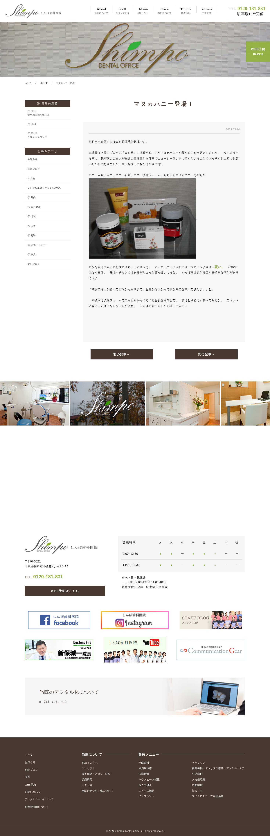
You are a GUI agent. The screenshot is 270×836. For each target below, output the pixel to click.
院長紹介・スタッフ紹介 (96, 773)
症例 (27, 777)
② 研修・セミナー (38, 245)
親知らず (197, 790)
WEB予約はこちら (65, 590)
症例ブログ (34, 264)
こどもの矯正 (146, 790)
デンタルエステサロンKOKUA (44, 188)
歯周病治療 (145, 768)
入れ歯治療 (198, 779)
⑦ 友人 (32, 254)
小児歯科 (197, 773)
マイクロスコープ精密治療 (208, 796)
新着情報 (185, 10)
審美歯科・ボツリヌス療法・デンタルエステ (218, 768)
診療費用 (87, 779)
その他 (31, 178)
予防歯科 (144, 762)
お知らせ (32, 159)
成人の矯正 (145, 784)
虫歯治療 (144, 773)
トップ (29, 754)
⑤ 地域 (32, 216)
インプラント (146, 796)
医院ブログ (34, 168)
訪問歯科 (197, 784)
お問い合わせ (33, 791)
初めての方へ (90, 762)
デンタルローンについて (39, 799)
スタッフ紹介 (122, 10)
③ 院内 (32, 197)
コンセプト (88, 768)
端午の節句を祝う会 (39, 113)
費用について (165, 10)
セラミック (198, 762)
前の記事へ (121, 354)
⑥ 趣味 (32, 235)
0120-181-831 (247, 11)
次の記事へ (206, 354)
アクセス (207, 10)
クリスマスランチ (37, 135)
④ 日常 (32, 226)
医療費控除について (36, 806)
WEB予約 (258, 51)
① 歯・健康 (34, 206)
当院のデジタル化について (69, 697)
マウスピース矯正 (149, 779)
